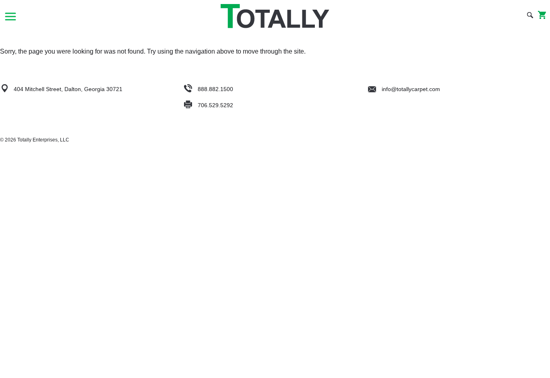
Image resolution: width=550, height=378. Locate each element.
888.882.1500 (215, 89)
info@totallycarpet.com (410, 89)
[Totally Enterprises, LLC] (275, 16)
